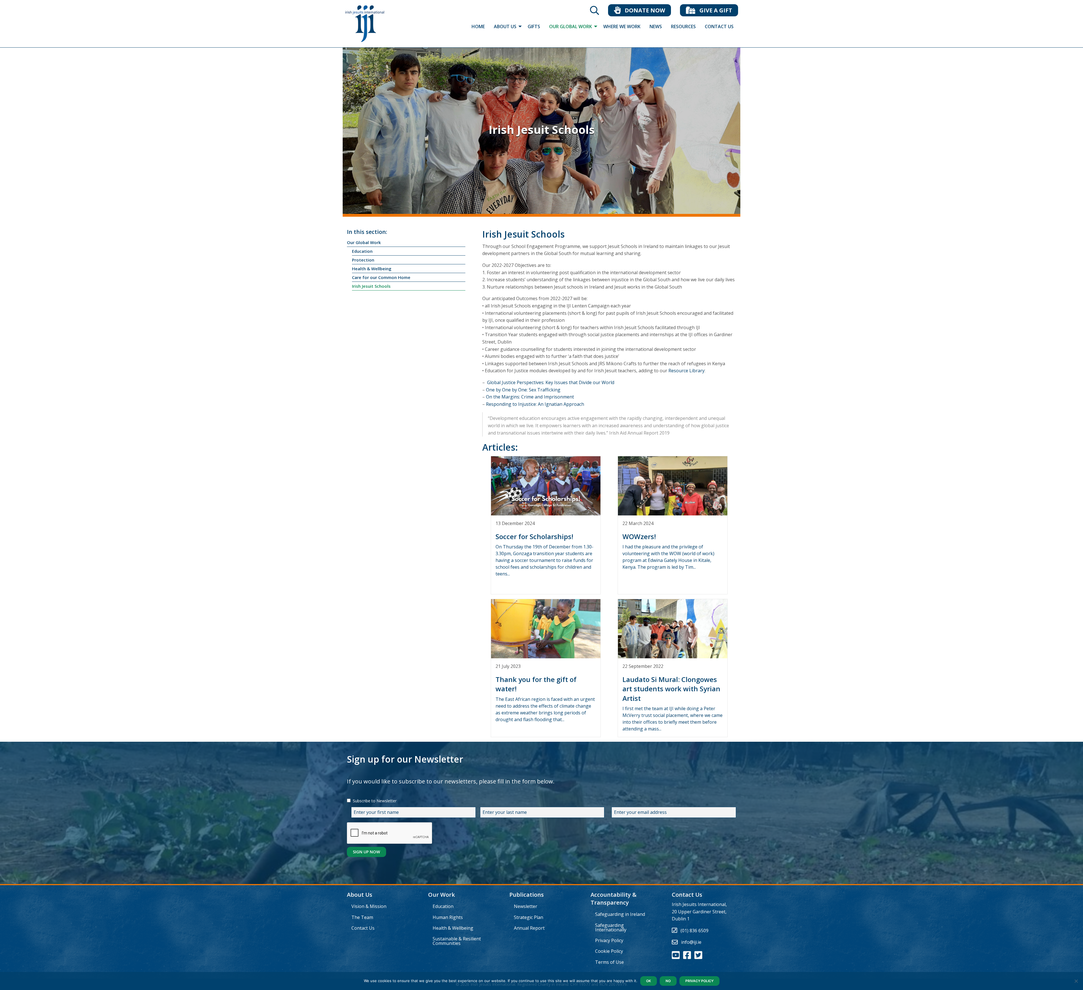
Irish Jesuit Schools (371, 286)
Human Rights (448, 917)
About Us (359, 894)
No (668, 981)
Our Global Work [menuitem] (570, 26)
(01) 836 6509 (694, 930)
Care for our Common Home (381, 277)
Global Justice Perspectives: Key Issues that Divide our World (550, 382)
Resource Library (686, 370)
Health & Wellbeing (371, 268)
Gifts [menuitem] (534, 26)
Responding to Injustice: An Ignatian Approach (535, 404)
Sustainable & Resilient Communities (457, 941)
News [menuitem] (656, 26)
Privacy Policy (609, 940)
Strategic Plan (528, 917)
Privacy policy (699, 981)
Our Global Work (364, 242)
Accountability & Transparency (614, 898)
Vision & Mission (368, 906)
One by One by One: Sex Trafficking (523, 390)
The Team (362, 917)
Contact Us (363, 928)
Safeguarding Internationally (610, 927)
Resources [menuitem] (683, 26)
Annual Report (529, 928)
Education (362, 251)
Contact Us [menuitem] (719, 26)
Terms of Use (609, 962)
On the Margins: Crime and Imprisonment (530, 397)
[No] (1076, 981)
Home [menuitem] (478, 26)
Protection (363, 260)
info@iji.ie (691, 942)
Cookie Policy (609, 951)
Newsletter (525, 906)
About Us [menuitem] (505, 26)
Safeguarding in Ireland (620, 914)
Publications (526, 894)
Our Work (441, 894)
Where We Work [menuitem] (621, 26)
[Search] (594, 12)
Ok (648, 981)
